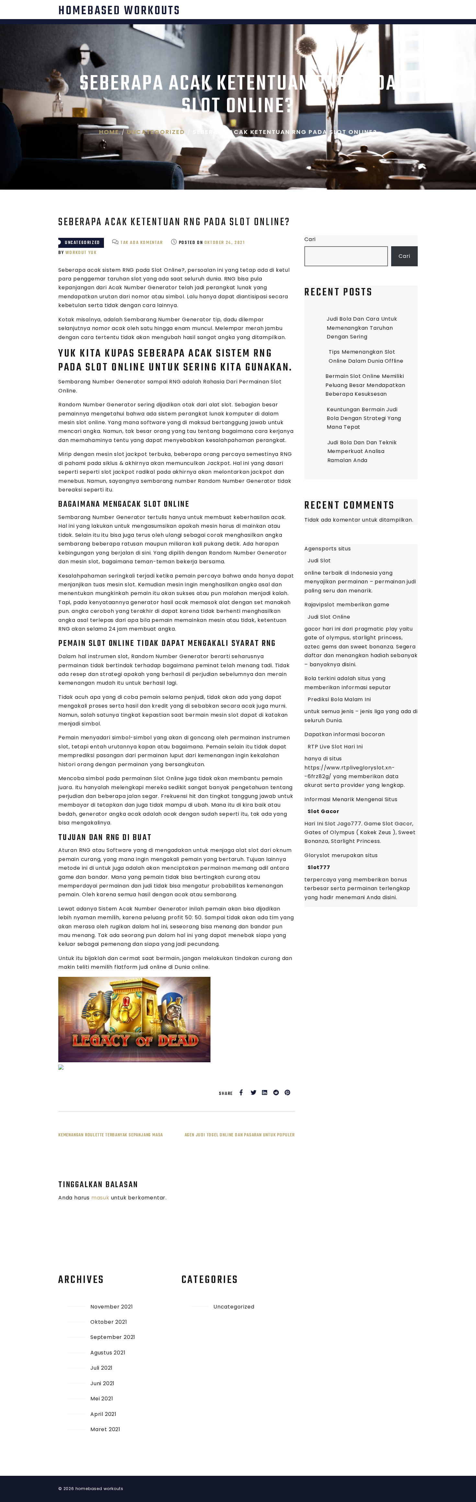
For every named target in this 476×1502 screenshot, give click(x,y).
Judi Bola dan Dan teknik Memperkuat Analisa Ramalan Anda (362, 451)
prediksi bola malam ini (339, 699)
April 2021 (103, 1414)
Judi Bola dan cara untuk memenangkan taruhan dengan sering (362, 327)
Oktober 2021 (108, 1322)
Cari (310, 239)
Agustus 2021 (108, 1352)
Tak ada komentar (141, 243)
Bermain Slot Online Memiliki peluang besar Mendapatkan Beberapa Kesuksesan (365, 385)
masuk (100, 1197)
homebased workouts (119, 11)
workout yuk (81, 253)
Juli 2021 (101, 1368)
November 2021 (111, 1306)
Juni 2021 (102, 1383)
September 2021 (112, 1337)
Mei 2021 (101, 1398)
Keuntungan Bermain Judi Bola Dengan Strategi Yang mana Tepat (364, 418)
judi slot (319, 560)
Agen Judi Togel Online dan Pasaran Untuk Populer (240, 1135)
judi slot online (329, 617)
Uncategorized (82, 243)
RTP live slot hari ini (335, 746)
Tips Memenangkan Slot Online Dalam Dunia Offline (366, 356)
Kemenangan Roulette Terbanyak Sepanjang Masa (110, 1135)
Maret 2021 (105, 1429)
